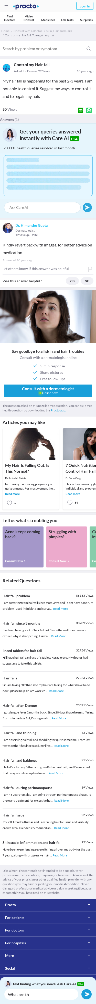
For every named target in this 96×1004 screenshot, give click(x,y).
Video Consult (29, 18)
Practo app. (58, 410)
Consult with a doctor (28, 31)
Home (5, 31)
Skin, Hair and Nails (59, 31)
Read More (60, 608)
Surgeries (86, 20)
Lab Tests (67, 20)
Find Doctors (9, 18)
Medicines (48, 20)
